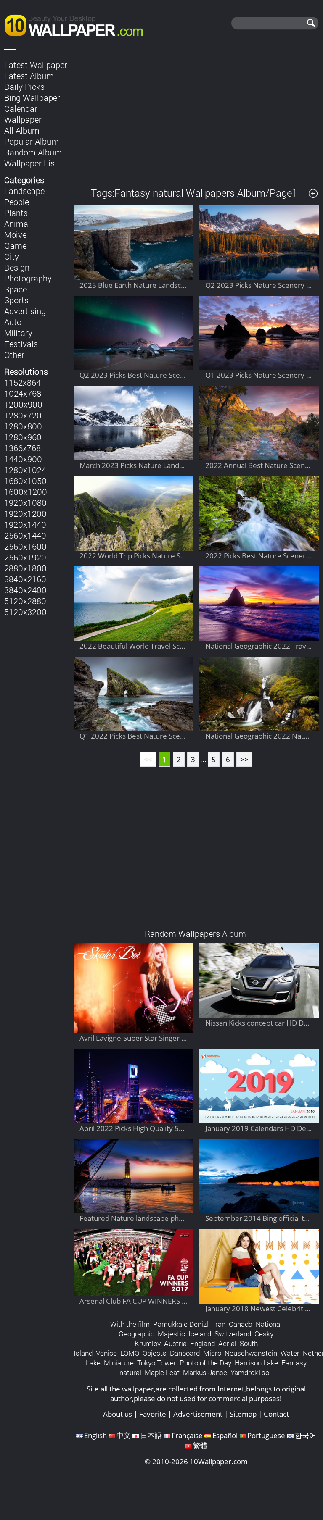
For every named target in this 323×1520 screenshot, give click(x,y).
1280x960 (23, 436)
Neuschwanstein (251, 1353)
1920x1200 (25, 513)
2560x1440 (25, 535)
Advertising (25, 310)
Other (14, 354)
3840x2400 (25, 589)
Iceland (199, 1334)
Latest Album (29, 75)
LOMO (129, 1353)
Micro (212, 1353)
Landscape (24, 190)
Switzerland (232, 1334)
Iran (219, 1324)
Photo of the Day (205, 1362)
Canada (240, 1324)
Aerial (227, 1343)
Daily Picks (24, 86)
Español (225, 1435)
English (95, 1435)
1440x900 (23, 458)
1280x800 (23, 426)
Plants (16, 212)
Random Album (33, 152)
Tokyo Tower (156, 1362)
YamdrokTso (249, 1372)
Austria (175, 1343)
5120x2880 (25, 600)
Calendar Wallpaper (23, 114)
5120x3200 (25, 611)
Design (16, 267)
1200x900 (23, 404)
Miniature (119, 1362)
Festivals (21, 343)
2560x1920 (25, 557)
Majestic (171, 1334)
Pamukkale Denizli (181, 1324)
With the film (130, 1324)
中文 (123, 1435)
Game (15, 245)
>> (244, 759)
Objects (155, 1353)
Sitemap (243, 1414)
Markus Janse (205, 1372)
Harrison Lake (256, 1362)
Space (15, 289)
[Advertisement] (196, 117)
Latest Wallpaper (35, 64)
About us (117, 1414)
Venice (106, 1353)
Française (187, 1435)
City (11, 256)
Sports (16, 300)
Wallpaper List (31, 163)
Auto (12, 321)
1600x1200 (25, 491)
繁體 (200, 1445)
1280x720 (23, 415)
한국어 (305, 1435)
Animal (17, 223)
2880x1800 (25, 568)
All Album (22, 130)
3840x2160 (25, 578)
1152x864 (22, 382)
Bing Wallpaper (32, 97)
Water (290, 1353)
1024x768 (22, 393)
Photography (28, 278)
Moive (15, 234)
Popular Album (31, 141)
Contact (276, 1414)
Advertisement (197, 1414)
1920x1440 (25, 524)
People (16, 201)
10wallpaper (77, 24)
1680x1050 (25, 480)
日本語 (151, 1435)
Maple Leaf (162, 1372)
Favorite (152, 1414)
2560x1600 (25, 546)
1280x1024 (25, 469)
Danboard (185, 1353)
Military (18, 332)
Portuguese (266, 1435)
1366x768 (22, 447)
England (202, 1343)
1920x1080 (25, 502)
